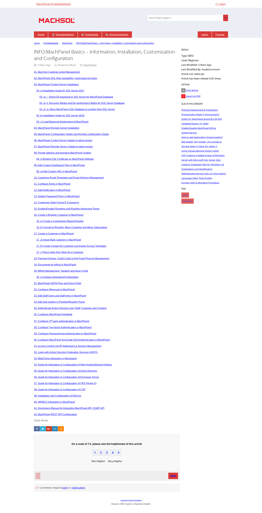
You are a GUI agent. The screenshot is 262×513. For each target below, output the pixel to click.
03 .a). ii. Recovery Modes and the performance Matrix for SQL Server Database (82, 103)
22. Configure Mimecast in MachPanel (54, 289)
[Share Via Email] (55, 428)
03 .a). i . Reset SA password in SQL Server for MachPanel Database (76, 97)
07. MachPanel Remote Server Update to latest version (63, 146)
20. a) (57, 277)
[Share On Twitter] (43, 428)
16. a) (60, 221)
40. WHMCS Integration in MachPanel (54, 402)
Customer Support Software (131, 500)
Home (37, 43)
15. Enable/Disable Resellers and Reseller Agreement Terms (66, 208)
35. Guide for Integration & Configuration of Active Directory (65, 371)
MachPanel (67, 43)
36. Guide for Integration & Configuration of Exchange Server (66, 377)
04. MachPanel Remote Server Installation (56, 128)
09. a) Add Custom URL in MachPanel (56, 171)
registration (78, 487)
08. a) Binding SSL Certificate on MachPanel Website (65, 159)
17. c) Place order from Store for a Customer (59, 252)
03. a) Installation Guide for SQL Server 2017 (60, 90)
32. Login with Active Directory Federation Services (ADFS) (65, 352)
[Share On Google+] (49, 428)
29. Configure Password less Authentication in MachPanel (65, 333)
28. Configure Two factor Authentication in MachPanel (63, 327)
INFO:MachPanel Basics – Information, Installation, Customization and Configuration (115, 43)
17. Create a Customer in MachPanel (54, 233)
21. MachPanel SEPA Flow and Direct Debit (57, 283)
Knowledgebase (51, 43)
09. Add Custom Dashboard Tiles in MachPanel (59, 165)
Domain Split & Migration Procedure (200, 182)
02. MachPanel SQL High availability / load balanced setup (65, 78)
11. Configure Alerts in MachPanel (52, 184)
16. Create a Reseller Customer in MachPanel (58, 215)
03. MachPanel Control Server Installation (56, 84)
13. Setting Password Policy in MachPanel (57, 196)
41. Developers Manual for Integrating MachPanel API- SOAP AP (69, 408)
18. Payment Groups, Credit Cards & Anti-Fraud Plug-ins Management (71, 258)
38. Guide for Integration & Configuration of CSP (60, 389)
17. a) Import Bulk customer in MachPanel (58, 240)
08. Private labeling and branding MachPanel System (62, 153)
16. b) (71, 227)
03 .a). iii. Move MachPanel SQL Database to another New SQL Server (77, 109)
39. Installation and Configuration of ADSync (57, 395)
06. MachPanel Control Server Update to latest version (63, 140)
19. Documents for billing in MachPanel (55, 264)
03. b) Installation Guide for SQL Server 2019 (60, 115)
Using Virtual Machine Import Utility (200, 150)
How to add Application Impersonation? (202, 137)
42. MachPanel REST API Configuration (55, 414)
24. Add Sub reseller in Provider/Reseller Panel (59, 302)
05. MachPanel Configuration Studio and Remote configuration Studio (71, 134)
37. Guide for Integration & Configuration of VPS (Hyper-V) (65, 383)
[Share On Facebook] (37, 428)
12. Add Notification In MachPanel (52, 190)
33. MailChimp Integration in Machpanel (55, 358)
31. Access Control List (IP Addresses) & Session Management (67, 346)
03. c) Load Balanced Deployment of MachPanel (62, 121)
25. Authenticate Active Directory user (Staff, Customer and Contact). (70, 308)
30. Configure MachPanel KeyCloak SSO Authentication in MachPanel (72, 340)
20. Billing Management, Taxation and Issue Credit (61, 271)
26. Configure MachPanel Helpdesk (53, 314)
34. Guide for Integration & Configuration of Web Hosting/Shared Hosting (73, 364)
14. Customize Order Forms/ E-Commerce (56, 202)
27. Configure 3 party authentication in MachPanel (61, 321)
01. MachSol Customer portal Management (57, 72)
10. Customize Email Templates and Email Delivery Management (69, 177)
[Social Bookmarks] (61, 428)
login (65, 487)
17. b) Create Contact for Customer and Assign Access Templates (71, 246)
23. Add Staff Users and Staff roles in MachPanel (60, 295)
